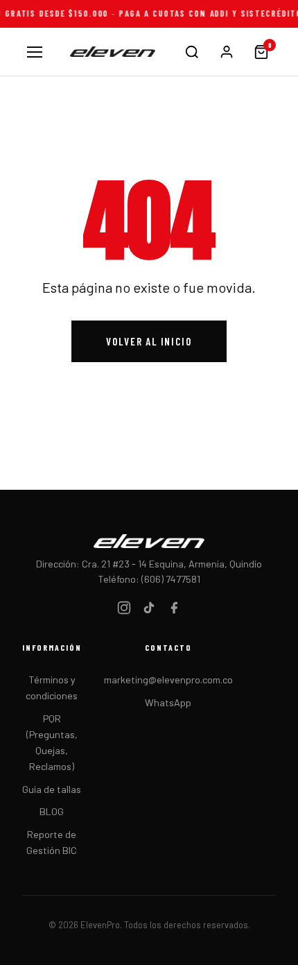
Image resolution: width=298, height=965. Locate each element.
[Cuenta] (226, 52)
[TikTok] (149, 610)
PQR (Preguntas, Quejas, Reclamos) (52, 742)
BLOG (52, 811)
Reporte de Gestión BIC (51, 842)
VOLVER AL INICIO (148, 341)
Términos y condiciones (52, 687)
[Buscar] (192, 52)
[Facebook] (174, 610)
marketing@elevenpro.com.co (168, 679)
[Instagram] (124, 610)
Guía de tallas (51, 789)
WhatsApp (168, 702)
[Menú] (35, 52)
